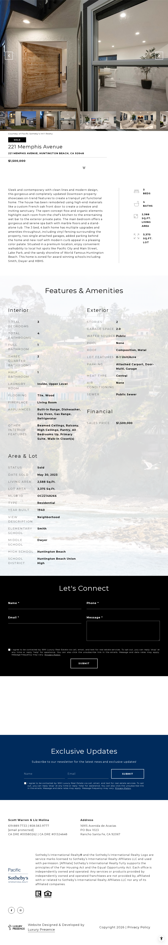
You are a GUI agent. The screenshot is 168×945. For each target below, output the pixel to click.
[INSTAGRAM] (20, 910)
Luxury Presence (41, 929)
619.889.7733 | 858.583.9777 (28, 825)
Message (93, 617)
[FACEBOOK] (11, 910)
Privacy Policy (52, 654)
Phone (91, 603)
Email (12, 617)
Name (12, 603)
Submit (84, 663)
